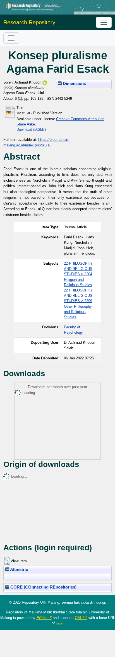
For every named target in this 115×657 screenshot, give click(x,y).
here (59, 623)
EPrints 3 (44, 618)
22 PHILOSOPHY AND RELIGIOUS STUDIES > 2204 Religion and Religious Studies (78, 274)
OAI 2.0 (81, 618)
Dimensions (74, 83)
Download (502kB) (31, 129)
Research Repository (29, 22)
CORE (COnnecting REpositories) (42, 587)
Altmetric (18, 569)
